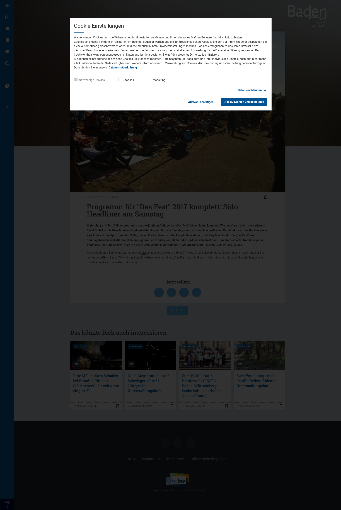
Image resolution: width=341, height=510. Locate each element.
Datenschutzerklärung (122, 67)
